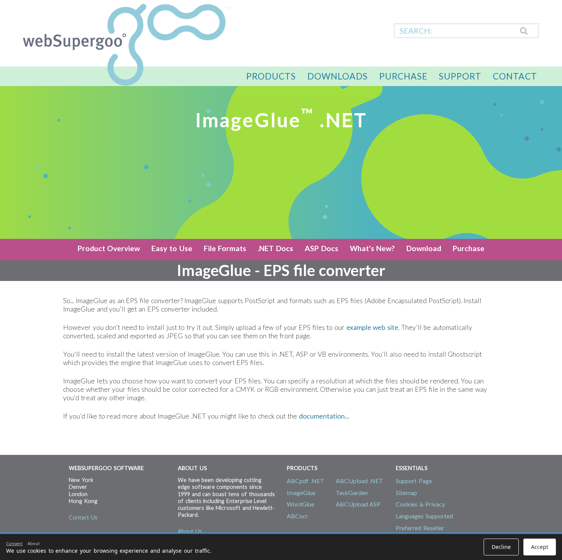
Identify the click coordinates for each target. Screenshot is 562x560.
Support (460, 76)
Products (271, 76)
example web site (372, 327)
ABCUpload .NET (359, 480)
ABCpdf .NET (305, 480)
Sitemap (406, 492)
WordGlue (300, 504)
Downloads (337, 76)
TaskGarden (352, 492)
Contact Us (83, 517)
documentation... (324, 416)
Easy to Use (171, 248)
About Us (190, 531)
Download (423, 248)
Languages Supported (424, 515)
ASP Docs (321, 248)
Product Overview (109, 248)
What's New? (372, 248)
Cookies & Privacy (420, 504)
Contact (515, 76)
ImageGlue (301, 492)
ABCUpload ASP (358, 504)
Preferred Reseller (420, 527)
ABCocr (297, 515)
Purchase (403, 76)
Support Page (414, 480)
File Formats (225, 248)
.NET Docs (275, 248)
